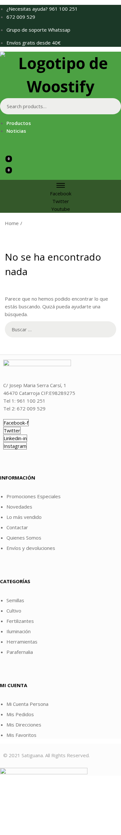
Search (113, 106)
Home (12, 223)
